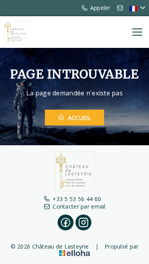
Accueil (78, 118)
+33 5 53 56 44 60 (76, 199)
